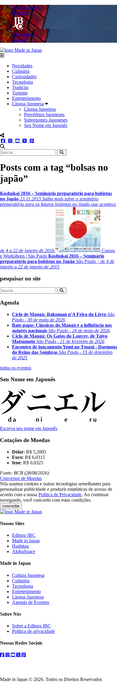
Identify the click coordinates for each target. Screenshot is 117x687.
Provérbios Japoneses (44, 114)
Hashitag (20, 546)
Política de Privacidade (60, 494)
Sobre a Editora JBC (31, 625)
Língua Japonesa (28, 103)
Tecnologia (22, 82)
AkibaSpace (23, 551)
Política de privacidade (33, 631)
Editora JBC (23, 535)
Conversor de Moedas (21, 478)
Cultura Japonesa (28, 575)
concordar (11, 506)
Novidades (22, 65)
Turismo (20, 92)
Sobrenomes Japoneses (46, 119)
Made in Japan (26, 540)
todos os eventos (15, 367)
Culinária (20, 71)
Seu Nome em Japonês (45, 125)
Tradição (20, 87)
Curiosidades (24, 76)
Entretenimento (26, 98)
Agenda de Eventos (30, 602)
